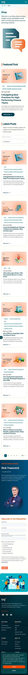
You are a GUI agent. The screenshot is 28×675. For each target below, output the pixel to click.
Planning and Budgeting (8, 372)
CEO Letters (4, 644)
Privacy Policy (8, 663)
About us (17, 638)
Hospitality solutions (8, 328)
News (5, 268)
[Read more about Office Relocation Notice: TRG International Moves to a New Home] (14, 274)
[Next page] (25, 455)
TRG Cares (17, 646)
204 (22, 455)
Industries (3, 630)
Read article (7, 114)
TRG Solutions (4, 625)
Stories (3, 638)
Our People (17, 642)
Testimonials (18, 648)
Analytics (6, 318)
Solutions (4, 621)
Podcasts (17, 625)
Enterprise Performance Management (15, 217)
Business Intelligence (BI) (15, 318)
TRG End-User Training (20, 634)
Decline (14, 670)
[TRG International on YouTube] (11, 614)
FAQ (16, 630)
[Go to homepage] (3, 2)
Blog (16, 627)
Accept (14, 666)
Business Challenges (6, 627)
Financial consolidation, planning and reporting (11, 88)
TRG (9, 268)
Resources (18, 621)
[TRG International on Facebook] (7, 614)
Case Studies (4, 642)
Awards (16, 644)
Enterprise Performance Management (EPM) (16, 86)
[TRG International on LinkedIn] (3, 614)
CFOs (3, 86)
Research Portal (18, 632)
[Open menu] (25, 2)
